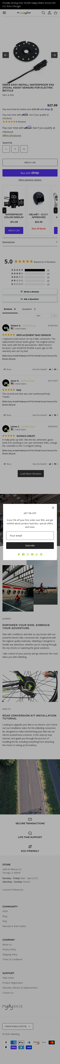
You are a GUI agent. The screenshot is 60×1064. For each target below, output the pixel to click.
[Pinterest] (41, 554)
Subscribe (30, 545)
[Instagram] (28, 554)
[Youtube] (32, 554)
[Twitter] (19, 554)
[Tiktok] (37, 554)
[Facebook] (23, 554)
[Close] (53, 507)
